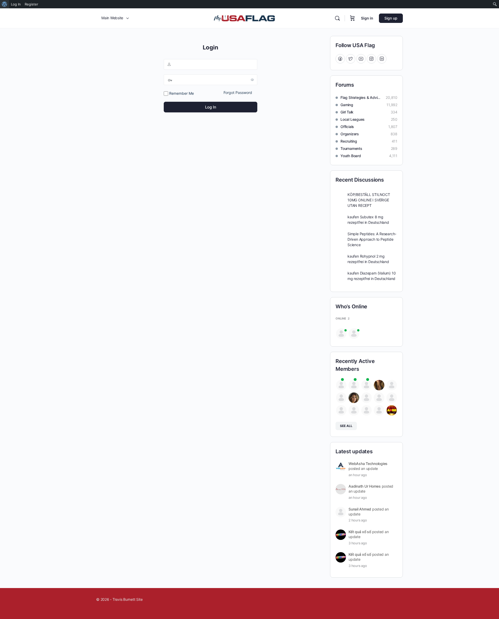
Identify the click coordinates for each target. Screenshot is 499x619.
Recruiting (348, 141)
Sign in (367, 18)
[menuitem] (4, 4)
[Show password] (252, 79)
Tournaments (351, 148)
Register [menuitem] (31, 4)
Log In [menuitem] (16, 4)
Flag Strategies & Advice (360, 97)
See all (346, 426)
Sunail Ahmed (360, 509)
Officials (347, 126)
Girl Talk (346, 112)
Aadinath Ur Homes (365, 486)
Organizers (349, 134)
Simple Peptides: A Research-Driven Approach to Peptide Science (371, 239)
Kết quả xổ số (360, 531)
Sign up (390, 18)
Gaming (346, 105)
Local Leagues (352, 119)
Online (343, 318)
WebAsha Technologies (368, 463)
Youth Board (350, 156)
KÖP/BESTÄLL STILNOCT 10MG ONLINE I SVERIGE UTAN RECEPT (368, 200)
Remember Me (181, 93)
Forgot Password (238, 92)
